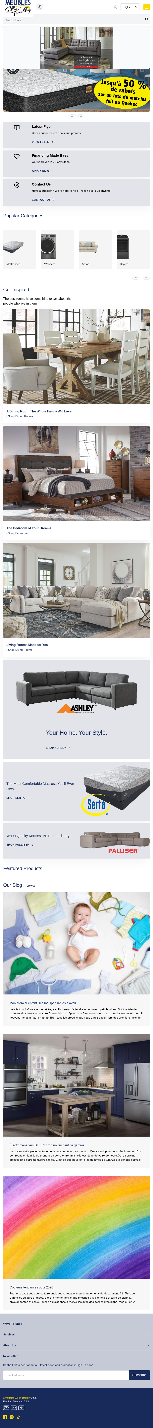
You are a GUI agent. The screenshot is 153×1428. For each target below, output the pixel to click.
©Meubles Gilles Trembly (16, 1398)
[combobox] (130, 7)
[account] (115, 7)
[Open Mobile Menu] (146, 7)
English (127, 7)
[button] (72, 116)
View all (31, 885)
